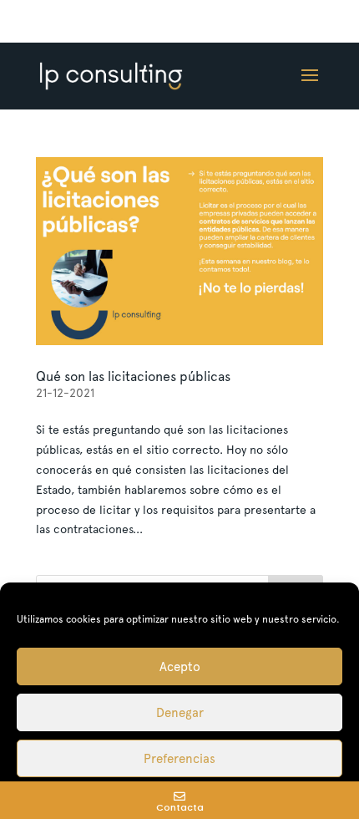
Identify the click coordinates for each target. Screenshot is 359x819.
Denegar (180, 712)
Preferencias (179, 758)
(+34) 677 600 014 (119, 13)
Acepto (179, 666)
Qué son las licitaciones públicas (133, 376)
